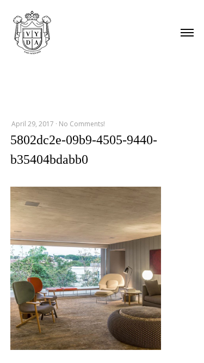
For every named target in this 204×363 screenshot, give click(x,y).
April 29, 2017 (32, 123)
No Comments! (82, 123)
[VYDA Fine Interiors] (32, 31)
